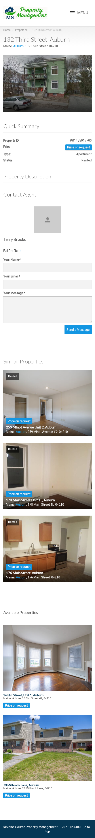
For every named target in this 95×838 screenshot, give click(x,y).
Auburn (18, 46)
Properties (21, 30)
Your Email (11, 276)
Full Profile (10, 251)
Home (7, 30)
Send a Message (78, 329)
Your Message (14, 293)
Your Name (11, 259)
